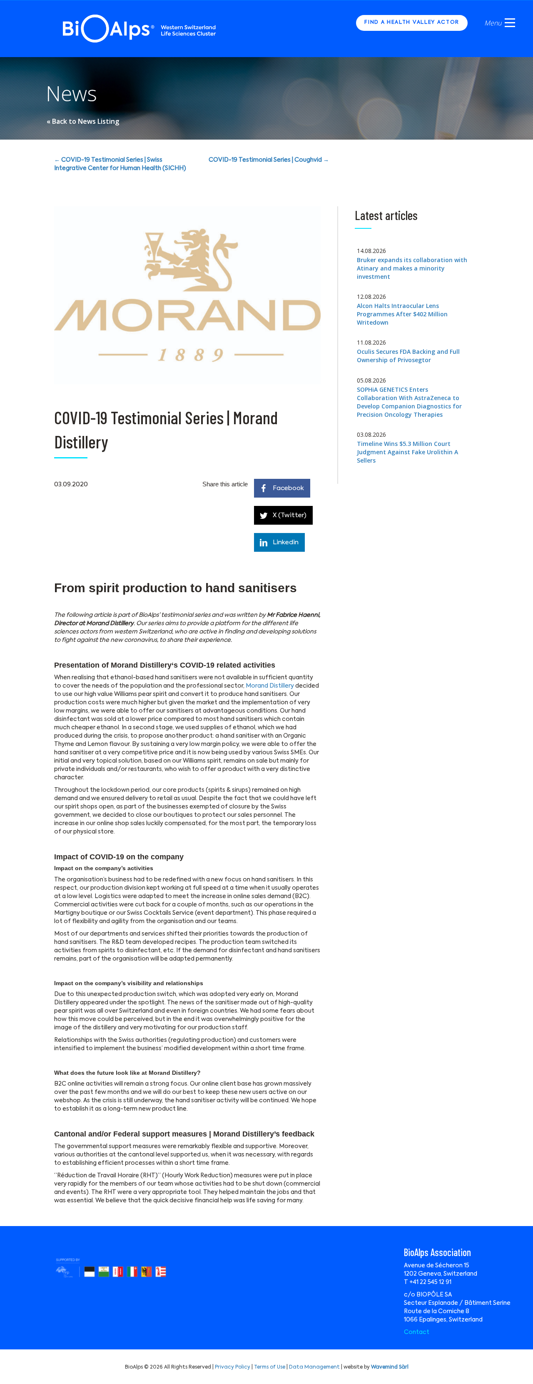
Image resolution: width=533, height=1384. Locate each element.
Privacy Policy (232, 1367)
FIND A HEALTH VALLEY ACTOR (411, 22)
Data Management (314, 1367)
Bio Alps (140, 29)
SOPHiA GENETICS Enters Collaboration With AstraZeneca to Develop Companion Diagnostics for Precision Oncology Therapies (409, 401)
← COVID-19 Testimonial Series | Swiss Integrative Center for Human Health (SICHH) (120, 164)
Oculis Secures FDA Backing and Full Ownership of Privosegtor (408, 356)
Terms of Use (269, 1367)
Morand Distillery (270, 686)
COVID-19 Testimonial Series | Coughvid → (269, 160)
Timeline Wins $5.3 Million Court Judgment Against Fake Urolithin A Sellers (407, 452)
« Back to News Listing (83, 121)
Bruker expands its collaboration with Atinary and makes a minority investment (412, 268)
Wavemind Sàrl (389, 1367)
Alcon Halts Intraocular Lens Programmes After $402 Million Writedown (402, 314)
